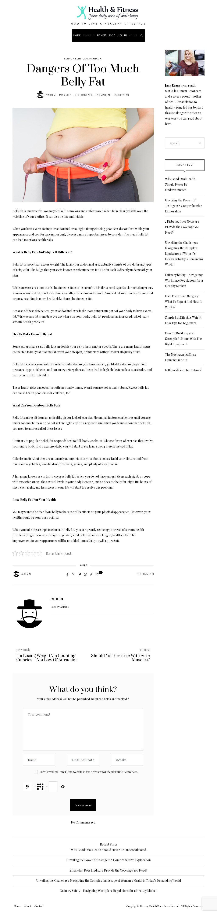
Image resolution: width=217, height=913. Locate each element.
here (168, 124)
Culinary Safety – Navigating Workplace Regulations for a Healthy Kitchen (184, 280)
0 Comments (85, 95)
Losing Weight (72, 58)
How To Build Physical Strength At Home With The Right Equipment (183, 338)
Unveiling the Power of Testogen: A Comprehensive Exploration (183, 205)
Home (77, 35)
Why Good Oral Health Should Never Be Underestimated (180, 184)
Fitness (101, 35)
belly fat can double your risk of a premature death (77, 346)
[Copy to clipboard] (91, 574)
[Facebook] (67, 574)
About (27, 906)
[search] (141, 35)
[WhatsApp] (85, 574)
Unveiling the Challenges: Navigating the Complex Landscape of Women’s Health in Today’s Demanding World (184, 254)
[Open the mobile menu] (203, 35)
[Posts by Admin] (40, 95)
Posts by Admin (59, 606)
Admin (51, 95)
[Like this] (98, 574)
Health (122, 35)
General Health (92, 58)
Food (111, 35)
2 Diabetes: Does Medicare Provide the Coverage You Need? (182, 226)
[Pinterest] (79, 574)
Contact (38, 906)
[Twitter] (73, 574)
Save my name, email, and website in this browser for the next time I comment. (89, 771)
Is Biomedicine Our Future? (183, 370)
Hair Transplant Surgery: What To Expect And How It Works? (183, 301)
